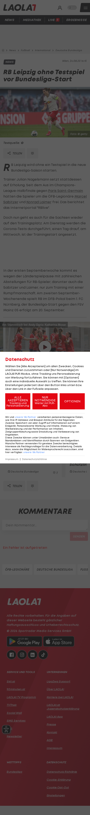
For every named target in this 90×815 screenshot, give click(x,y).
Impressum (11, 459)
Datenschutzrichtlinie (34, 459)
